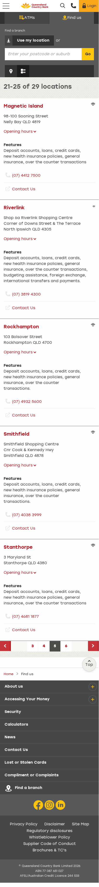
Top (89, 665)
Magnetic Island (23, 106)
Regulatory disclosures (49, 831)
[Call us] (73, 6)
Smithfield (16, 434)
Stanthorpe (18, 547)
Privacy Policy (23, 824)
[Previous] (5, 646)
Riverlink (14, 208)
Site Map (80, 824)
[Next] (93, 646)
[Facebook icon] (38, 805)
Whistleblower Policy (49, 837)
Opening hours (18, 132)
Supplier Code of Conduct (49, 844)
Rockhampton (21, 327)
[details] (92, 686)
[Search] (63, 6)
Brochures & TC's (49, 850)
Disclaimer (54, 824)
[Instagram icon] (49, 805)
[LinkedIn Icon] (60, 805)
